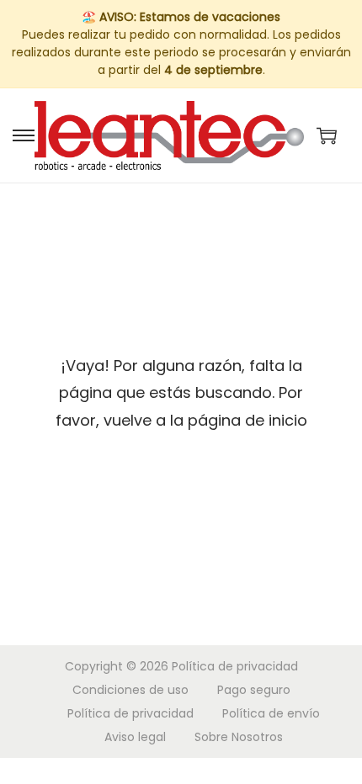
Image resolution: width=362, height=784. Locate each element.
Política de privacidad (235, 666)
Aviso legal (135, 736)
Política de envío (271, 713)
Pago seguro (253, 689)
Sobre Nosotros (238, 736)
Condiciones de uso (130, 689)
